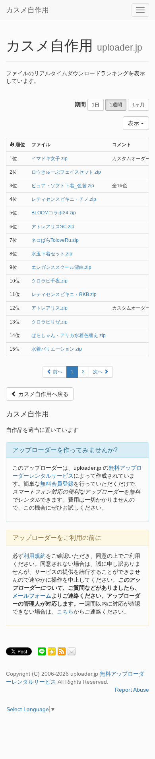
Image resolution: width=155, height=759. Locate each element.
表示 (134, 123)
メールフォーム (31, 595)
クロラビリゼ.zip (49, 322)
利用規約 (34, 556)
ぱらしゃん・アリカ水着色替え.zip (68, 335)
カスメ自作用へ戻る (42, 394)
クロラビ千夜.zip (49, 281)
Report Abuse (132, 689)
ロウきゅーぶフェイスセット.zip (66, 172)
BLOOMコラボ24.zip (53, 213)
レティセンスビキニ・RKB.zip (64, 294)
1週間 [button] (116, 105)
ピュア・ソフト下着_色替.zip (62, 185)
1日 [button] (95, 105)
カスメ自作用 (27, 10)
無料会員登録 (57, 484)
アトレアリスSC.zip (52, 226)
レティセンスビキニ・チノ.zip (63, 199)
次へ (98, 372)
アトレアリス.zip (49, 308)
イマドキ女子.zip (49, 158)
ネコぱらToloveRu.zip (55, 240)
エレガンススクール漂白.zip (61, 267)
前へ (57, 372)
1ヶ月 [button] (138, 105)
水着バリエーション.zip (56, 349)
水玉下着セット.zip (51, 254)
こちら (65, 611)
